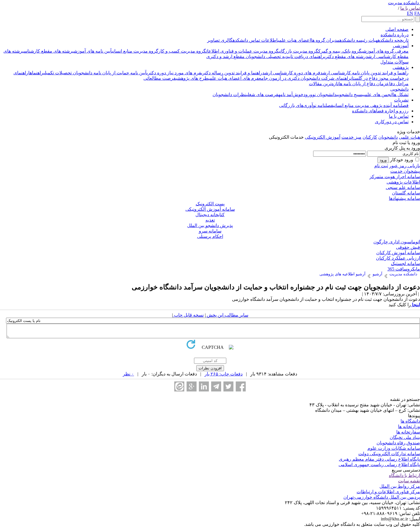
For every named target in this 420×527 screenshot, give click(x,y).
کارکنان (370, 137)
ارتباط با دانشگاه (404, 475)
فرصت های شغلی (262, 94)
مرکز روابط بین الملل (399, 486)
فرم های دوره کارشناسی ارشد (291, 72)
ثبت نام (381, 165)
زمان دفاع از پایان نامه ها (362, 83)
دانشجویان (388, 137)
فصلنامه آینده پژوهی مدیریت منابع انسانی (371, 105)
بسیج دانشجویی (350, 94)
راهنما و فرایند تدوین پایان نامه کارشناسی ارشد (364, 72)
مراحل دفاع (397, 83)
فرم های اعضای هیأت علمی (233, 78)
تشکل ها (401, 94)
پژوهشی (401, 67)
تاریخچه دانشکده (393, 40)
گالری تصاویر (220, 40)
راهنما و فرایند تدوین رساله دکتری (231, 72)
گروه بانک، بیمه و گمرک (339, 51)
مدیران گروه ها (325, 40)
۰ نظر (128, 373)
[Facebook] (241, 386)
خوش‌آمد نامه (290, 94)
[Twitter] (228, 386)
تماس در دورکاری (392, 121)
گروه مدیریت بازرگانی (298, 51)
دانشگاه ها (410, 421)
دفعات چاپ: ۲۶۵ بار (224, 373)
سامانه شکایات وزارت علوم (393, 448)
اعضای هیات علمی (294, 40)
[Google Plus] (192, 386)
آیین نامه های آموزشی (92, 51)
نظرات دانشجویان (229, 94)
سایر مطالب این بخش (227, 315)
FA (417, 13)
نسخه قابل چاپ (188, 315)
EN (410, 13)
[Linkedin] (204, 386)
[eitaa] (179, 386)
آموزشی (401, 45)
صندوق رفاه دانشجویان (398, 442)
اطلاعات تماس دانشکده (255, 40)
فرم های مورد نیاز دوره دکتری (174, 72)
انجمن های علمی (378, 94)
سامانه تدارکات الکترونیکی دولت (389, 453)
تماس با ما (410, 8)
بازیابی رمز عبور (404, 165)
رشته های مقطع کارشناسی (47, 51)
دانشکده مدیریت (403, 2)
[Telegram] (216, 386)
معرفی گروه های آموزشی (385, 51)
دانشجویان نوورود (320, 94)
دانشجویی (399, 89)
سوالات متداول (394, 61)
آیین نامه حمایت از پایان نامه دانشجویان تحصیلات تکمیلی (95, 72)
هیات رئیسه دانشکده (358, 40)
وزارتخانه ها (409, 426)
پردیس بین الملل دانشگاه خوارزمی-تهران (381, 497)
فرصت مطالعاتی (159, 78)
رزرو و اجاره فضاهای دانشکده (380, 110)
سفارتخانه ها (408, 431)
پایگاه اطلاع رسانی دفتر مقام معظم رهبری (379, 459)
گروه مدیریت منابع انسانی (135, 51)
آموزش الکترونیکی (322, 137)
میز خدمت (351, 137)
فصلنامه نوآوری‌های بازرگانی (306, 105)
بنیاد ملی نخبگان (405, 437)
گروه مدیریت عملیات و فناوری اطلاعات (242, 51)
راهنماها (35, 72)
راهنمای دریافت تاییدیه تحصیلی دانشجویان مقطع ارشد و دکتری (265, 56)
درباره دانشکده (395, 34)
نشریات (401, 100)
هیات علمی (409, 137)
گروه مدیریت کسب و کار (182, 51)
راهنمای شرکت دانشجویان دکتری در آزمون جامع (305, 78)
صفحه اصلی (397, 29)
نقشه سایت (409, 480)
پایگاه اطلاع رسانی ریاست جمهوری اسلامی (379, 464)
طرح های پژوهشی (192, 78)
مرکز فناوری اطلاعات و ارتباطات (388, 491)
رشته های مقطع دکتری (345, 56)
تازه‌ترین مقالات (324, 83)
